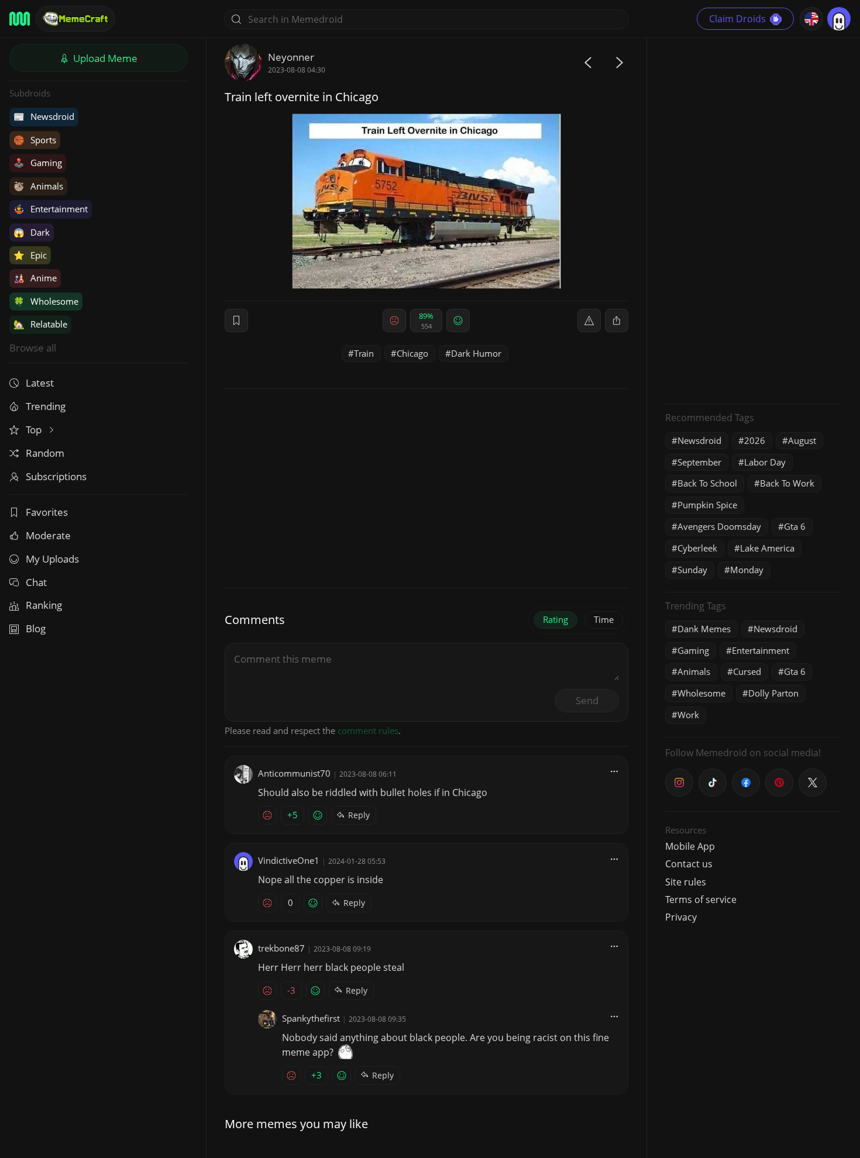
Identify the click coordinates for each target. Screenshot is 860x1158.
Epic (30, 255)
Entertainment (50, 209)
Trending (46, 406)
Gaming (37, 162)
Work (688, 715)
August (802, 440)
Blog (36, 628)
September (699, 462)
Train (364, 353)
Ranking (44, 605)
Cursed (747, 671)
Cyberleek (697, 548)
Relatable (40, 324)
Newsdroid (43, 116)
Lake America (767, 548)
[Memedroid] (19, 19)
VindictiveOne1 (289, 860)
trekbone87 (281, 948)
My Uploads (52, 559)
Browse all (32, 347)
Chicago (412, 353)
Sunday (692, 569)
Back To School (707, 483)
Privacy (681, 917)
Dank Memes (704, 629)
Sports (34, 140)
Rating (555, 619)
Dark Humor (476, 353)
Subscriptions (56, 476)
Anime (35, 278)
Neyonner (291, 57)
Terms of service (701, 899)
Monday (746, 569)
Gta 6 (795, 526)
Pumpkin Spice (707, 505)
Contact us (689, 863)
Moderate (48, 535)
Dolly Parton (773, 693)
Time (604, 619)
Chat (36, 582)
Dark (31, 232)
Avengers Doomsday (719, 526)
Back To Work (787, 483)
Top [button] (35, 429)
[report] (589, 320)
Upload (104, 58)
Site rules (685, 882)
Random (45, 453)
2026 (754, 440)
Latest (40, 383)
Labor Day (765, 462)
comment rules (368, 730)
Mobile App (690, 846)
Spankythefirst (311, 1018)
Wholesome (45, 301)
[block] (616, 320)
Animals (38, 186)
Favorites (47, 512)
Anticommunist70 (294, 773)
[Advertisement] (753, 219)
